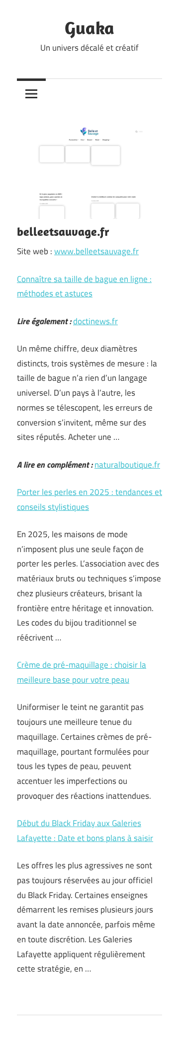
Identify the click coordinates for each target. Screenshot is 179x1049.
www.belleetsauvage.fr (96, 251)
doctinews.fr (95, 321)
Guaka (89, 27)
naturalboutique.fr (127, 464)
